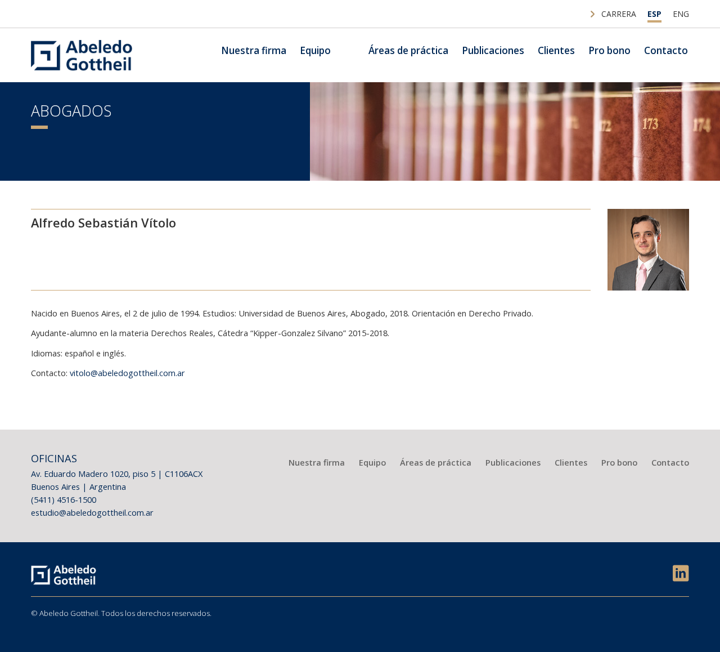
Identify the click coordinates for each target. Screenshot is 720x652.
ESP (654, 13)
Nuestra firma (253, 50)
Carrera (618, 13)
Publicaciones (493, 50)
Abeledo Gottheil (81, 55)
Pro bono (609, 50)
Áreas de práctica (408, 50)
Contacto (666, 50)
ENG (681, 13)
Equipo (315, 50)
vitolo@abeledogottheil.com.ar (127, 372)
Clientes (556, 50)
